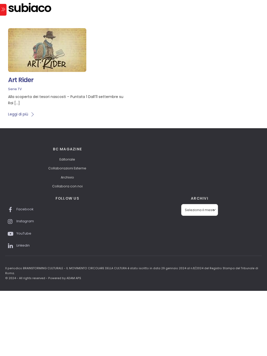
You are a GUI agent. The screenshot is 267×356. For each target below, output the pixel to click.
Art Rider (20, 80)
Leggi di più (18, 114)
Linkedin (23, 245)
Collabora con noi (67, 186)
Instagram (25, 221)
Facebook (24, 209)
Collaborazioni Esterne (67, 168)
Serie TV (15, 89)
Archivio (67, 177)
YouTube (23, 233)
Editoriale (67, 159)
